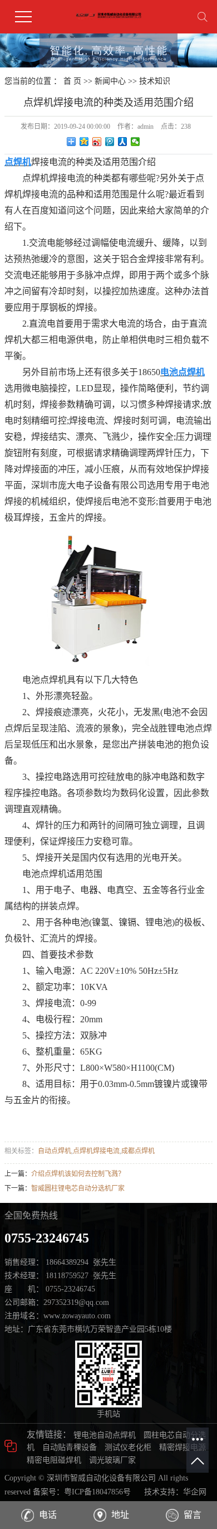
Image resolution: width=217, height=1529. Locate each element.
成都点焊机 (138, 1151)
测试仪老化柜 (128, 1447)
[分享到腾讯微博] (110, 141)
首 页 (72, 81)
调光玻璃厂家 (112, 1460)
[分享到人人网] (122, 141)
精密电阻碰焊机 (54, 1460)
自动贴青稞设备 (69, 1447)
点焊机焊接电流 (96, 1151)
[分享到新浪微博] (97, 141)
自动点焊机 (54, 1151)
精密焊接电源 (182, 1447)
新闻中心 (110, 81)
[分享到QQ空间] (84, 141)
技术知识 (154, 81)
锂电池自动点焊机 (104, 1435)
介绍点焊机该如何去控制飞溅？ (78, 1174)
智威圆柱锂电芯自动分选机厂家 (78, 1188)
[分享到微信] (135, 141)
